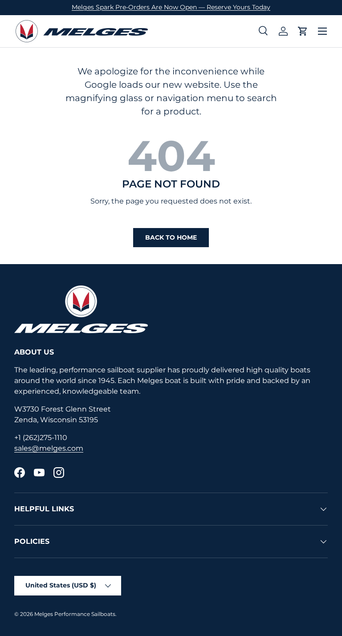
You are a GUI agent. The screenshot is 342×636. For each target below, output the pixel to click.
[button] (303, 31)
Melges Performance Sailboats (74, 614)
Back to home (171, 237)
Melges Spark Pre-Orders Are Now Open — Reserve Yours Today (171, 7)
